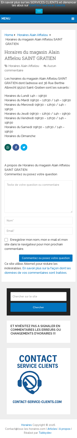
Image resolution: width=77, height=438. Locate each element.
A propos (64, 428)
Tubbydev (45, 432)
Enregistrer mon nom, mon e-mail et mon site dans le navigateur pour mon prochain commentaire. (36, 244)
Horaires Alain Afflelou (23, 66)
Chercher (38, 307)
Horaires (26, 424)
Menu (5, 18)
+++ (39, 11)
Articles (52, 428)
